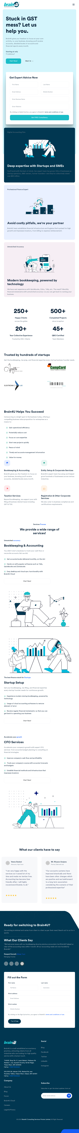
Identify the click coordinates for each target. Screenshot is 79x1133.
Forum (6, 1096)
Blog (42, 1047)
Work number (12, 1004)
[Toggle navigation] (73, 4)
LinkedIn (44, 1061)
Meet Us (28, 61)
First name (11, 983)
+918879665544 (14, 1067)
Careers (7, 1105)
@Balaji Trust (21, 954)
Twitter (44, 1056)
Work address (12, 993)
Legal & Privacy (9, 1110)
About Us (7, 1087)
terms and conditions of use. (54, 112)
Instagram (45, 1066)
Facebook (44, 1052)
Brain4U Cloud (9, 1100)
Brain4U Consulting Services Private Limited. (36, 1119)
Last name (44, 983)
